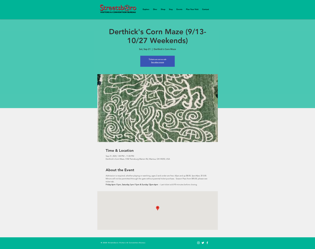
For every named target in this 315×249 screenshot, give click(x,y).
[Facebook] (207, 242)
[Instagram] (198, 242)
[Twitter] (203, 242)
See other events (157, 62)
